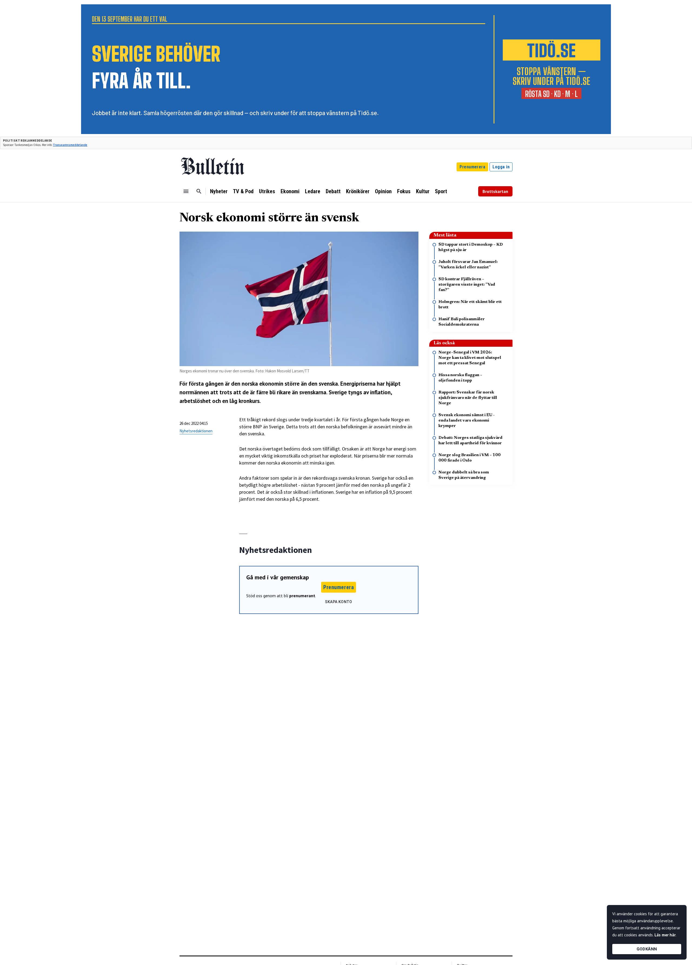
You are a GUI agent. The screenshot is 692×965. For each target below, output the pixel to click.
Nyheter (219, 191)
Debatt (333, 191)
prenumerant (302, 595)
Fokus (404, 191)
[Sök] (198, 191)
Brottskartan (495, 191)
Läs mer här (665, 934)
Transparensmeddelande (70, 145)
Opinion (383, 191)
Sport (441, 191)
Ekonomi (290, 191)
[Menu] (185, 191)
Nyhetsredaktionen (195, 430)
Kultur (423, 191)
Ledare (312, 191)
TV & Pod (243, 191)
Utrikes (267, 191)
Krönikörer (358, 191)
